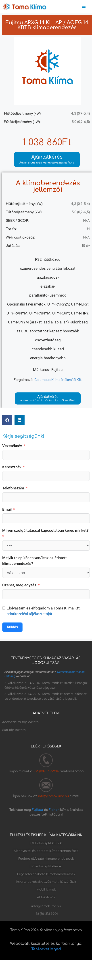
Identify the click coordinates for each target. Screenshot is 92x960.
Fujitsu (37, 809)
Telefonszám (13, 488)
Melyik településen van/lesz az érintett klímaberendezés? (34, 560)
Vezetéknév (12, 445)
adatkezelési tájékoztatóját (29, 613)
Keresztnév (11, 467)
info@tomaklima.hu (53, 796)
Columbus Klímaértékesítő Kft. (58, 380)
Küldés (12, 627)
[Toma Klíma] (24, 6)
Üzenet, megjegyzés (19, 585)
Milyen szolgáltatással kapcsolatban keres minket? (45, 530)
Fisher (54, 809)
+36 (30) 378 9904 (46, 771)
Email (7, 509)
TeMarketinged (46, 949)
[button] (7, 420)
